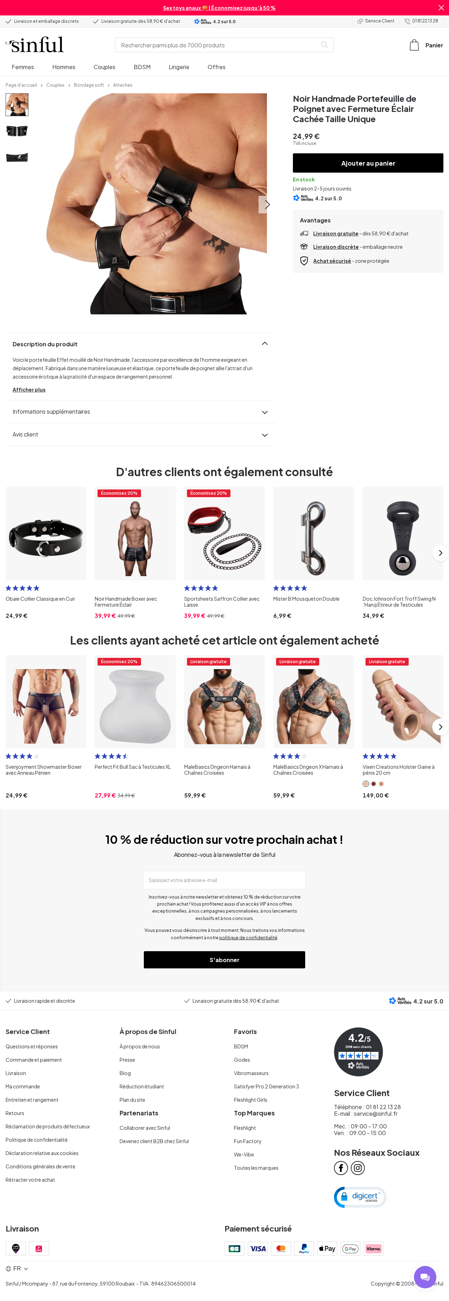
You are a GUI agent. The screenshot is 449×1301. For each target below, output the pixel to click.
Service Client (379, 21)
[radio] (8, 588)
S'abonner (225, 959)
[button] (441, 8)
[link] (21, 84)
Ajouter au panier (368, 163)
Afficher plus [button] (29, 389)
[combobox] (217, 45)
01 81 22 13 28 (425, 21)
